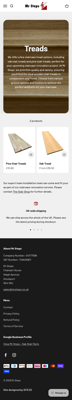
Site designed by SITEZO (17, 389)
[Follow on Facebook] (5, 355)
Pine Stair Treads (16, 163)
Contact (8, 307)
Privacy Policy (11, 313)
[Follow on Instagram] (14, 355)
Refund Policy (11, 319)
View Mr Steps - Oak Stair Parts (21, 343)
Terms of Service (13, 326)
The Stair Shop (21, 191)
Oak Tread (45, 163)
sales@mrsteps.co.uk (16, 289)
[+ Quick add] (31, 155)
